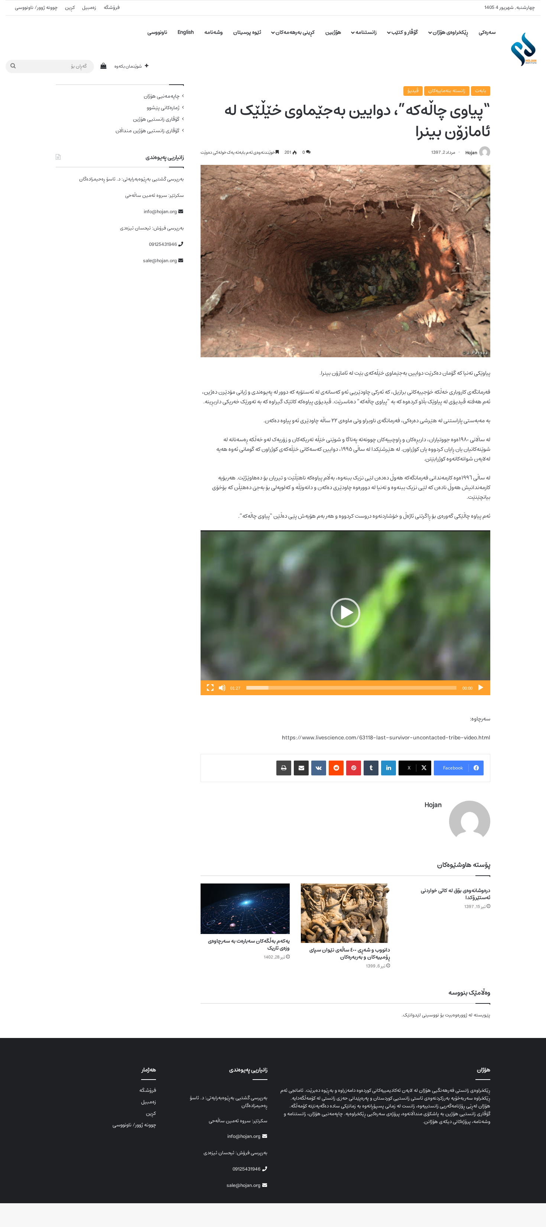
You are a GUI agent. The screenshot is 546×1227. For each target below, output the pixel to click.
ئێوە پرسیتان (247, 32)
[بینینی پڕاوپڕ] (210, 687)
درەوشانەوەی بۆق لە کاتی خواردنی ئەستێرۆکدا (455, 894)
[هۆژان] (525, 49)
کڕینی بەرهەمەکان (295, 32)
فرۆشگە (112, 7)
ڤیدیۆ (413, 91)
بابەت (480, 91)
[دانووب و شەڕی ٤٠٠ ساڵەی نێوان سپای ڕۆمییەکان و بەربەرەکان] (345, 913)
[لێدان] (480, 687)
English (186, 32)
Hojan (471, 152)
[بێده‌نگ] (222, 687)
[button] (345, 613)
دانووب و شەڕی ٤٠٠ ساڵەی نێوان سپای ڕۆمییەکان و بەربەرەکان (349, 953)
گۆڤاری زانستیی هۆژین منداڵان (147, 131)
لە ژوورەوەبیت (458, 1015)
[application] (345, 613)
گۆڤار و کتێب (404, 32)
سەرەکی (487, 32)
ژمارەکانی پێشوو (163, 108)
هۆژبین (333, 32)
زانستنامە (366, 32)
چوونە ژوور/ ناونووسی (36, 7)
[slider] (351, 688)
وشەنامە (213, 32)
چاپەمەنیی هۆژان (161, 96)
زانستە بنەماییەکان (446, 91)
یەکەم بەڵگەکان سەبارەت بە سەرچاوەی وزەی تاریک (249, 945)
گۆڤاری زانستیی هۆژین (156, 119)
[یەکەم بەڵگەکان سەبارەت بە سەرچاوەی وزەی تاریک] (245, 908)
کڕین (70, 7)
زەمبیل (89, 7)
